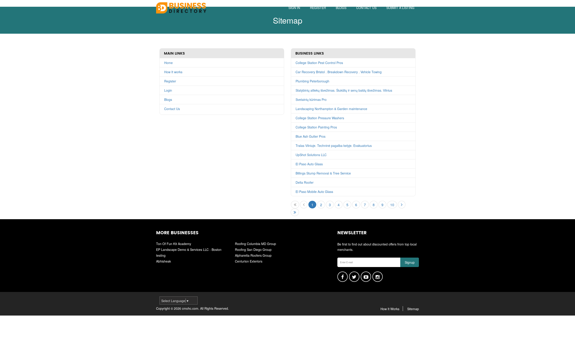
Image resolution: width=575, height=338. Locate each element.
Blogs (341, 7)
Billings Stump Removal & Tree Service (323, 173)
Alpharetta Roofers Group (253, 255)
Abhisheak (163, 261)
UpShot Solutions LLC (311, 154)
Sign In (294, 7)
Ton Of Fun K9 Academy (173, 243)
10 (392, 204)
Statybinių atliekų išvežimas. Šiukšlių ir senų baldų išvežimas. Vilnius (344, 90)
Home (168, 62)
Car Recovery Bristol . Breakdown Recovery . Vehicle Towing (339, 72)
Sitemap (413, 309)
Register (318, 7)
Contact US (366, 7)
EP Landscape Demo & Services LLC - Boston (188, 249)
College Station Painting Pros (316, 127)
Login (168, 90)
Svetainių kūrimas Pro (311, 99)
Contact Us (172, 108)
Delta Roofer (305, 182)
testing (161, 255)
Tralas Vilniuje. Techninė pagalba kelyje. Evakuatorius (334, 145)
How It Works (389, 309)
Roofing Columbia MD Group (255, 243)
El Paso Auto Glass (309, 164)
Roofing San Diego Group (253, 249)
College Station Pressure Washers (320, 118)
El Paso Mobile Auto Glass (314, 191)
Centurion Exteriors (248, 261)
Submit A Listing (400, 7)
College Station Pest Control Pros (319, 62)
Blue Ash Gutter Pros (310, 136)
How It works (173, 72)
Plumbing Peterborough (312, 81)
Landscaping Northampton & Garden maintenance (331, 108)
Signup (410, 262)
